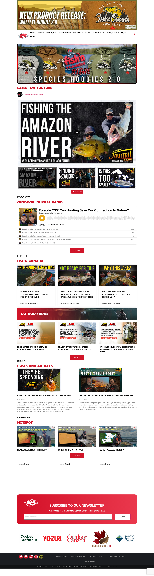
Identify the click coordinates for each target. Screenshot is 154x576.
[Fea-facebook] (21, 557)
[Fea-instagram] (26, 557)
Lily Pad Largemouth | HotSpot (32, 450)
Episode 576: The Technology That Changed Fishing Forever (35, 294)
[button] (40, 33)
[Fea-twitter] (31, 557)
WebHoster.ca (111, 567)
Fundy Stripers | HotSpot (70, 450)
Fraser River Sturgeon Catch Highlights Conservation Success (75, 348)
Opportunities (61, 557)
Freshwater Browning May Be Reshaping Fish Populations (32, 348)
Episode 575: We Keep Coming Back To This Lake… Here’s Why (117, 294)
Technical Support (96, 557)
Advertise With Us (78, 557)
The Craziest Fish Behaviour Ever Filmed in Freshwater (106, 395)
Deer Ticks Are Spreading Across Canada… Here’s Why (44, 395)
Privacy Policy (90, 561)
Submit (122, 517)
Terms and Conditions (117, 557)
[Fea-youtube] (36, 557)
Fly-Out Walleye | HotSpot (112, 450)
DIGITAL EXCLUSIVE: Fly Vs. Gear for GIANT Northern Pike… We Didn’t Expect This (77, 294)
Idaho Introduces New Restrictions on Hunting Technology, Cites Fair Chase (117, 349)
